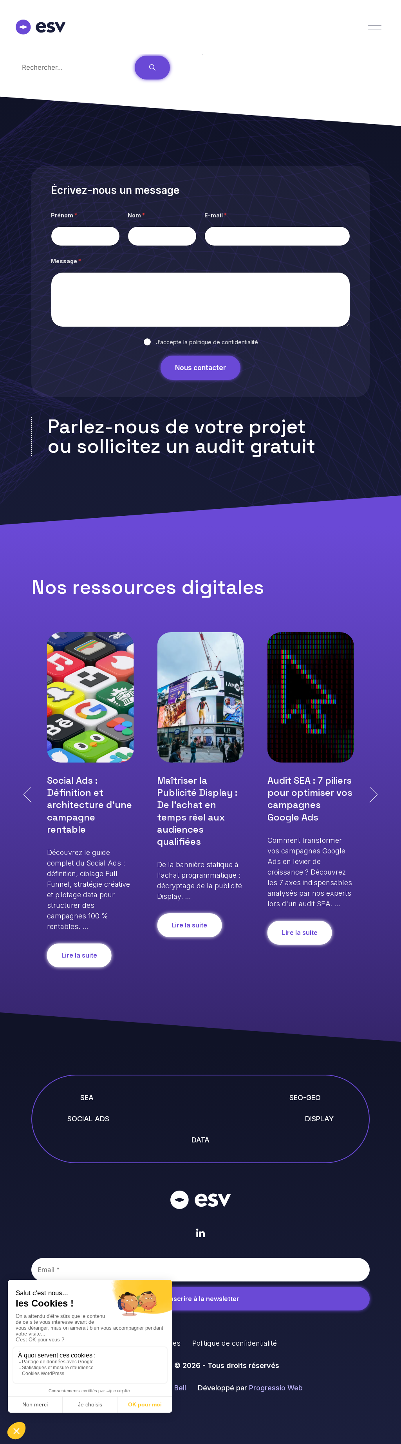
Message (66, 261)
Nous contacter (200, 368)
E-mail (215, 215)
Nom (136, 215)
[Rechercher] (152, 68)
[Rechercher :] (75, 67)
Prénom (64, 215)
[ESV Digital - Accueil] (200, 1200)
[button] (27, 794)
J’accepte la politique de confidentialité (207, 342)
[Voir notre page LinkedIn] (201, 1233)
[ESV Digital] (40, 27)
